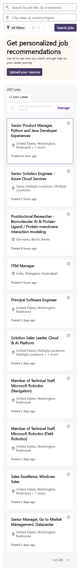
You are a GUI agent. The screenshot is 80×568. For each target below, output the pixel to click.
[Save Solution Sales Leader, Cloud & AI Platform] (68, 335)
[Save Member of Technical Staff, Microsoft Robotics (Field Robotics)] (68, 426)
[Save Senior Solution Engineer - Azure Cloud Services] (68, 171)
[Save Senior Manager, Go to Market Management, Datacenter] (68, 517)
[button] (18, 97)
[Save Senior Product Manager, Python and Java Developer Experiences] (68, 123)
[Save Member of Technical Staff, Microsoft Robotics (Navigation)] (68, 378)
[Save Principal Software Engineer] (68, 298)
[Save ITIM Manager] (68, 264)
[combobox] (40, 7)
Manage (64, 107)
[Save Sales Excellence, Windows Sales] (68, 474)
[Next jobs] (68, 560)
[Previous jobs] (46, 560)
